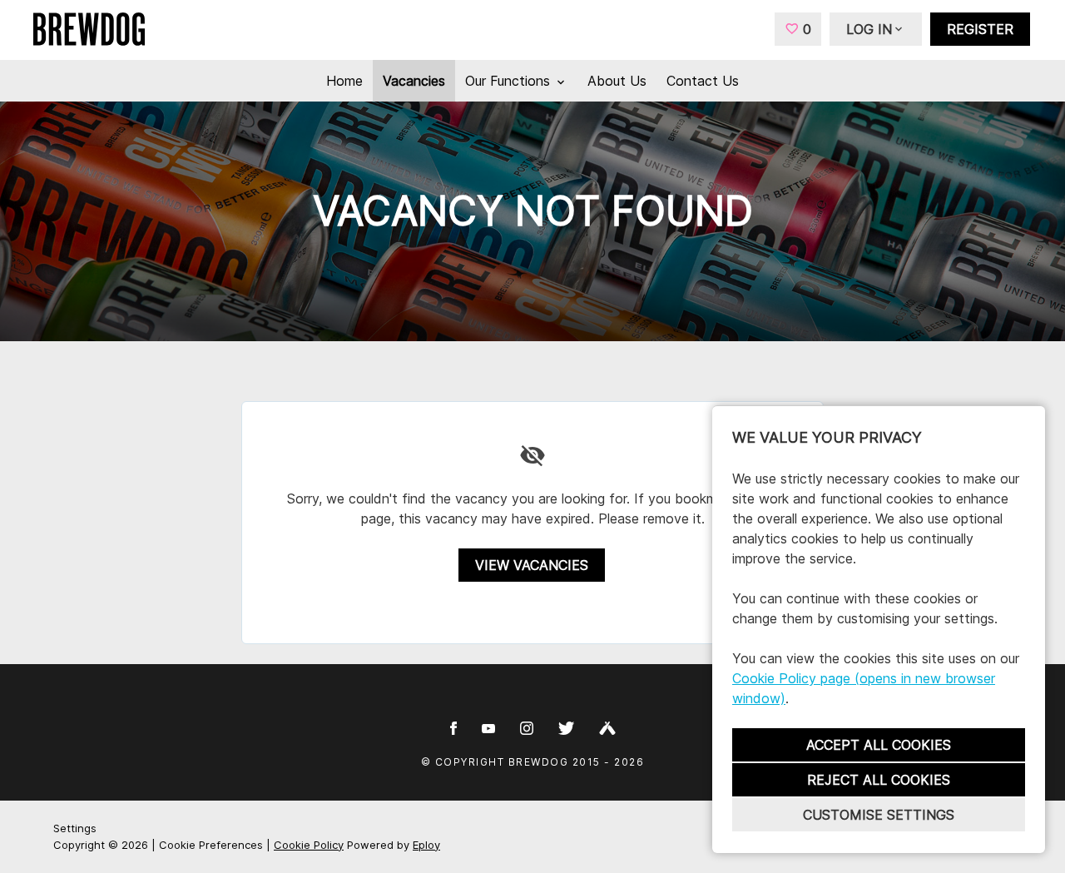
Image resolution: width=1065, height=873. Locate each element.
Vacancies (414, 80)
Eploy (426, 844)
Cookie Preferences (211, 844)
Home (344, 80)
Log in (869, 29)
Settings (75, 828)
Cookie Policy (309, 844)
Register (980, 29)
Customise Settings (878, 814)
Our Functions (509, 80)
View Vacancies (531, 565)
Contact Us (702, 80)
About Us (616, 80)
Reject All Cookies (878, 779)
